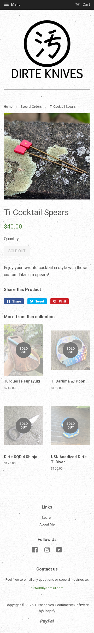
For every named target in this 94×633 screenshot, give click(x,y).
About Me (47, 524)
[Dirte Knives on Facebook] (35, 551)
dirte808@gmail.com (47, 588)
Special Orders (31, 107)
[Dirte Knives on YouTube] (59, 551)
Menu (15, 4)
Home (8, 107)
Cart (86, 4)
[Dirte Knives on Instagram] (47, 551)
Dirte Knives (44, 605)
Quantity (11, 238)
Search (47, 517)
